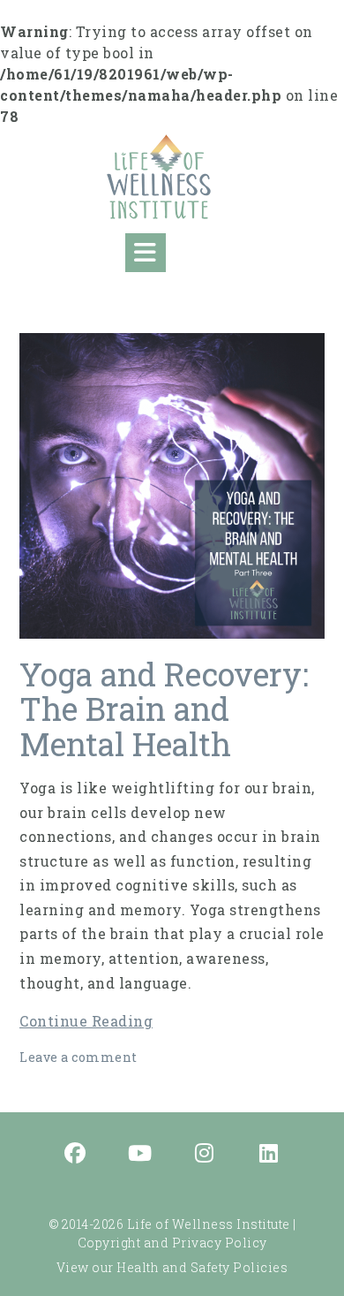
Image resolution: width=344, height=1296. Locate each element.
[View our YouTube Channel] (140, 1155)
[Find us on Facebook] (76, 1155)
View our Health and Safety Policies (172, 1267)
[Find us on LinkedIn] (269, 1155)
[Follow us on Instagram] (205, 1155)
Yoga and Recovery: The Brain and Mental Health (164, 709)
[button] (145, 252)
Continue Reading (86, 1021)
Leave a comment (78, 1057)
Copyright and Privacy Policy (172, 1242)
